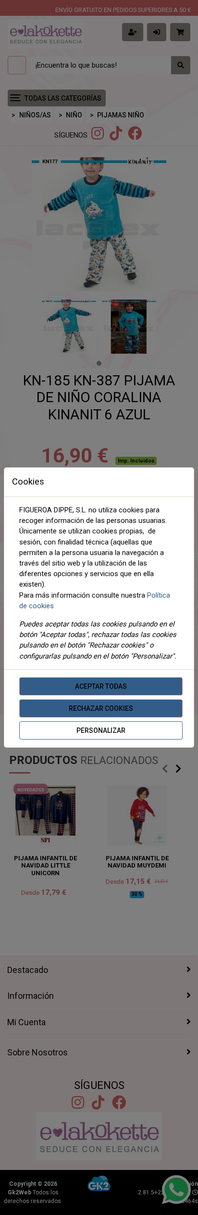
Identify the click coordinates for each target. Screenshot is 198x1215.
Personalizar (100, 730)
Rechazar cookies (101, 708)
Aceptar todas (101, 686)
